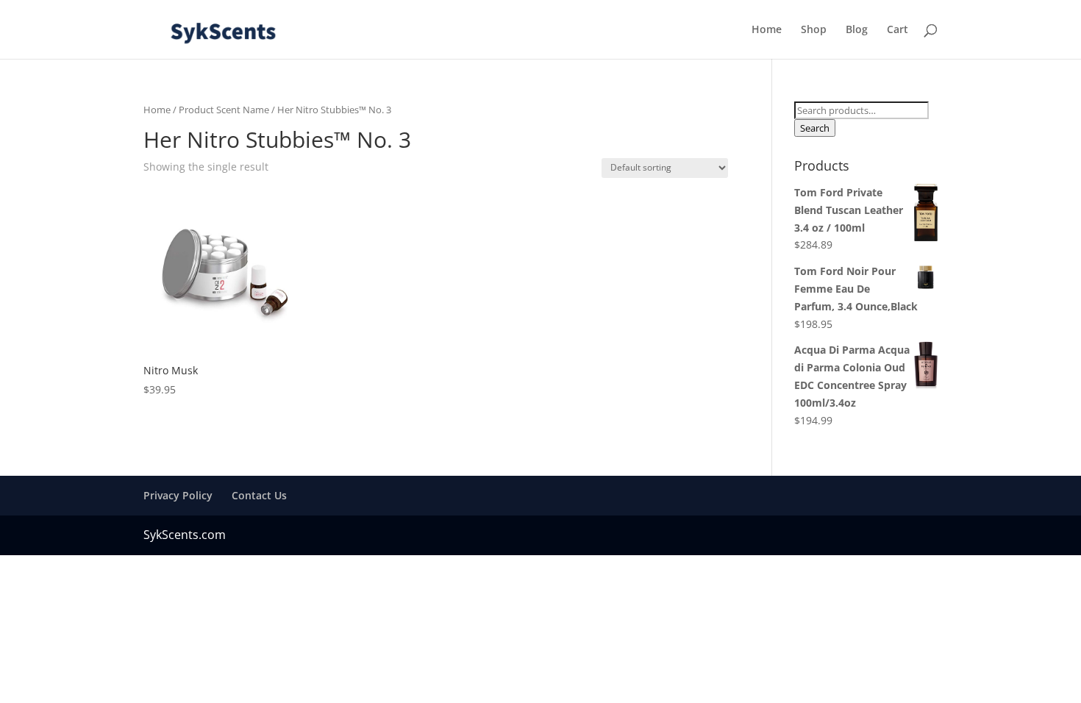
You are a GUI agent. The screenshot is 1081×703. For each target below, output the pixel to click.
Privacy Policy (178, 495)
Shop (814, 30)
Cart (897, 30)
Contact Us (259, 495)
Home (767, 30)
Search (815, 128)
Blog (857, 30)
